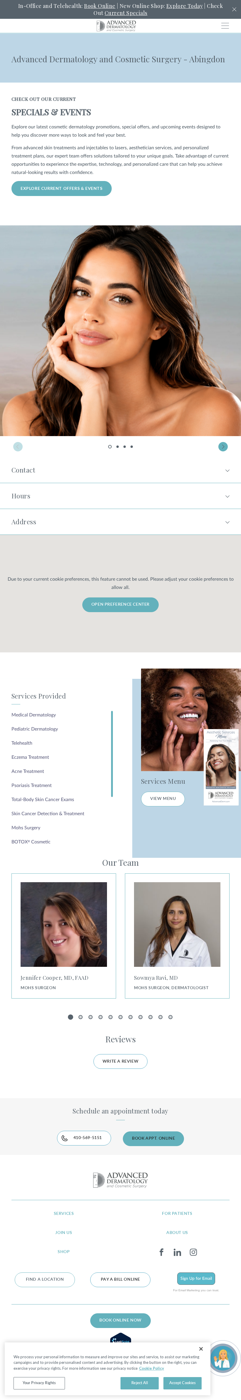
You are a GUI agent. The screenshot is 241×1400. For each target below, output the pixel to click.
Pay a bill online (120, 1279)
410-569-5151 (87, 1138)
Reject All (139, 1383)
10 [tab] (161, 1018)
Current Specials (126, 12)
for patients (177, 1214)
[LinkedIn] (177, 1252)
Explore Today (184, 5)
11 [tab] (171, 1018)
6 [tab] (121, 1018)
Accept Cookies (182, 1383)
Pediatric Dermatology (34, 729)
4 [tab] (131, 447)
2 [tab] (117, 447)
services (64, 1214)
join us (63, 1233)
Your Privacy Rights (39, 1383)
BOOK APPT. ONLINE (153, 1138)
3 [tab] (124, 447)
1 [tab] (72, 1019)
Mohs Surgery (25, 827)
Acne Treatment (27, 771)
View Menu (163, 799)
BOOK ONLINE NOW (120, 1320)
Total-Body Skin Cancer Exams (42, 799)
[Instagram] (193, 1252)
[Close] (201, 1348)
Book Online (99, 5)
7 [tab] (131, 1018)
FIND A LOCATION (45, 1279)
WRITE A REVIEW (120, 1061)
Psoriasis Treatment (31, 785)
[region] (107, 1368)
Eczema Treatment (30, 757)
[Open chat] (222, 1358)
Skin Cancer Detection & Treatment (47, 813)
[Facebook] (161, 1252)
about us (177, 1233)
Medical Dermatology (33, 715)
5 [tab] (112, 1018)
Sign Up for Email (196, 1279)
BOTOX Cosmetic (31, 842)
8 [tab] (141, 1018)
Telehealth (21, 743)
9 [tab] (151, 1018)
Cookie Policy (151, 1368)
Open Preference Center (120, 604)
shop (64, 1252)
